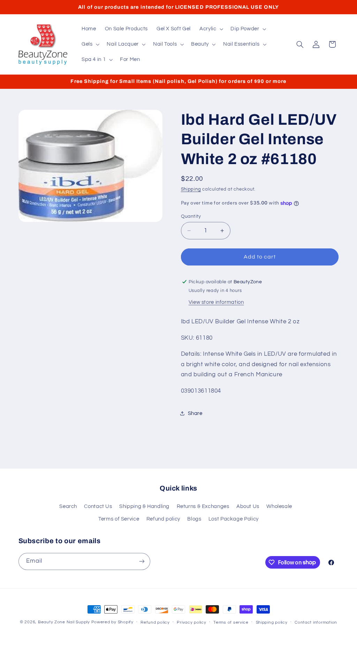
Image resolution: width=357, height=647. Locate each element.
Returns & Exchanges (203, 506)
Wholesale (279, 506)
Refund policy (163, 519)
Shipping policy (272, 622)
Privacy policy (191, 622)
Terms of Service (118, 519)
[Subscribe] (142, 561)
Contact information (316, 622)
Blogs (194, 519)
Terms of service (231, 622)
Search (68, 506)
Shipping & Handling (144, 506)
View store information (216, 302)
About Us (247, 506)
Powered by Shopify (112, 622)
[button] (210, 29)
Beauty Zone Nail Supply (64, 622)
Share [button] (195, 413)
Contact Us (98, 506)
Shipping (191, 189)
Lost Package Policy (233, 519)
